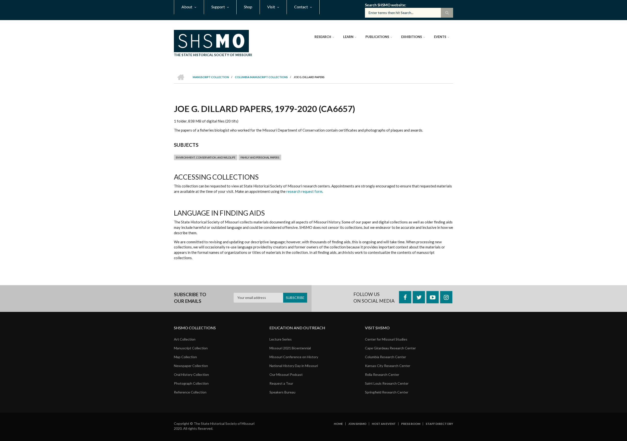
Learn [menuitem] (348, 37)
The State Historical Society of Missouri (213, 55)
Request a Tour (281, 383)
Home (338, 423)
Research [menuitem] (322, 37)
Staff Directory (439, 423)
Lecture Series (280, 339)
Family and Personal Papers (260, 157)
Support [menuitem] (218, 6)
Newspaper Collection (191, 366)
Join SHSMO (357, 423)
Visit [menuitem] (271, 6)
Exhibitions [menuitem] (411, 37)
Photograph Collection (191, 383)
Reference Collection (190, 392)
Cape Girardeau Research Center (390, 348)
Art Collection (184, 339)
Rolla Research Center (382, 374)
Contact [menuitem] (301, 6)
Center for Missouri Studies (386, 339)
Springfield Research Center (386, 392)
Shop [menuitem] (248, 6)
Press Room (410, 423)
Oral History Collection (191, 374)
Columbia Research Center (385, 357)
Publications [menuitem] (377, 37)
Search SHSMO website (385, 5)
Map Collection (185, 357)
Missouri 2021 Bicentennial (290, 348)
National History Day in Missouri (293, 366)
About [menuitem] (186, 6)
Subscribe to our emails (190, 298)
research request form (304, 191)
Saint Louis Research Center (387, 383)
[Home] (211, 40)
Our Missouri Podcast (286, 374)
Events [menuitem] (440, 37)
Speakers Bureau (282, 392)
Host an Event (384, 423)
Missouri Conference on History (293, 357)
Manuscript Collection (191, 348)
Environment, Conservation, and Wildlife (205, 157)
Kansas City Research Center (387, 366)
